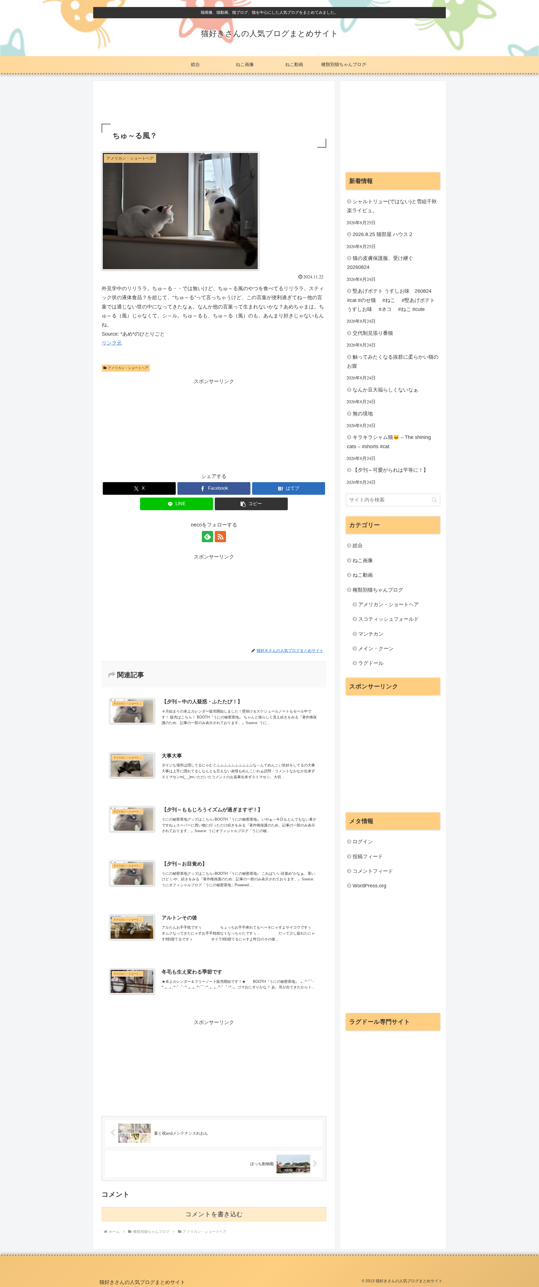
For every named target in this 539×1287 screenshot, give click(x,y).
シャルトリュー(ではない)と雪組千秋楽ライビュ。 (392, 206)
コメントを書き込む (214, 1214)
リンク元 (112, 343)
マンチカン (370, 634)
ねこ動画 (363, 575)
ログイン (363, 841)
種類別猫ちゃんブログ (378, 590)
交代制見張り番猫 (373, 333)
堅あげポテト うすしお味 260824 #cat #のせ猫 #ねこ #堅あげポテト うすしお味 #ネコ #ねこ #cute (392, 300)
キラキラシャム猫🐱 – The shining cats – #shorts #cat (389, 441)
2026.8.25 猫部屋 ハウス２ (383, 234)
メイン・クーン (376, 648)
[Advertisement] (214, 104)
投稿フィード (368, 856)
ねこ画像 (363, 560)
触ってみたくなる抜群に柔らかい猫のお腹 (392, 361)
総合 (358, 545)
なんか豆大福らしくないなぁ (385, 390)
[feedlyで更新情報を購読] (207, 536)
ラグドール (370, 663)
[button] (251, 504)
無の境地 (363, 413)
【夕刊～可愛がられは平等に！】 (390, 470)
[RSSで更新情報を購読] (220, 536)
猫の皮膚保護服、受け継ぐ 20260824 (382, 262)
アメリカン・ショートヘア (128, 368)
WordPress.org (369, 885)
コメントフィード (373, 871)
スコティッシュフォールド (388, 619)
